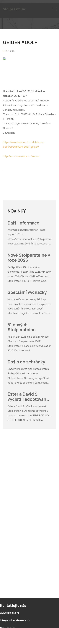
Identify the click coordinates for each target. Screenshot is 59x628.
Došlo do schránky (26, 361)
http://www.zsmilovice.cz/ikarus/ (21, 156)
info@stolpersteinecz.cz (15, 620)
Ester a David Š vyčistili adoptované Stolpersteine (28, 397)
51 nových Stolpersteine (22, 327)
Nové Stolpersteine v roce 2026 (29, 258)
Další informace (23, 223)
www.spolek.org (9, 612)
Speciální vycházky (27, 292)
